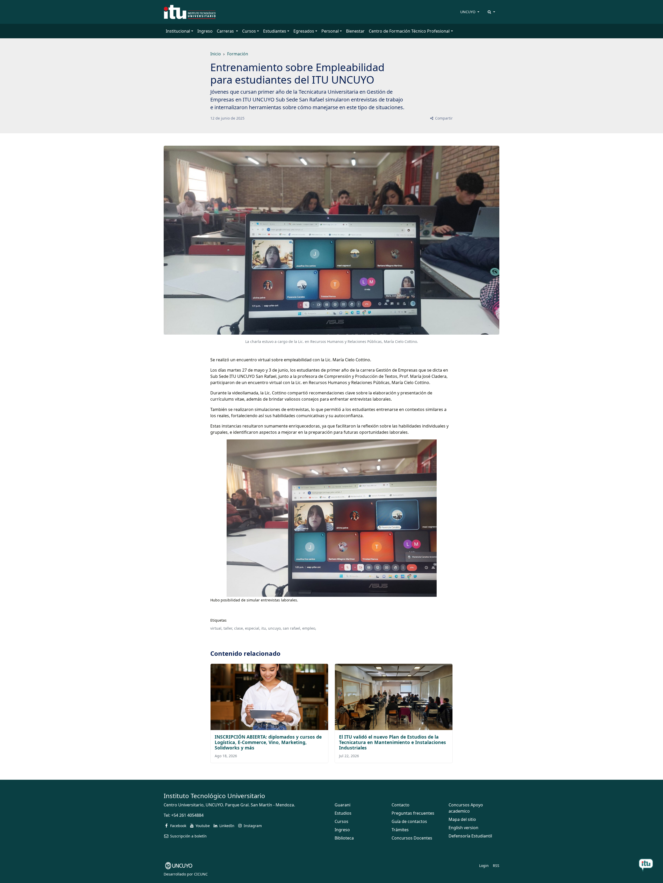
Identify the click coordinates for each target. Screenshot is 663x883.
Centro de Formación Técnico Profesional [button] (409, 31)
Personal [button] (330, 31)
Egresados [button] (303, 31)
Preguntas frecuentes (413, 813)
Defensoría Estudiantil (470, 836)
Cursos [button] (249, 31)
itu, (264, 628)
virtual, (216, 628)
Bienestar (355, 31)
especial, (252, 628)
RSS (496, 865)
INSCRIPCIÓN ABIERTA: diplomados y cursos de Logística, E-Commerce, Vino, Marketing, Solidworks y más (268, 742)
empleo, (309, 628)
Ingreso (205, 31)
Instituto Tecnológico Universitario (214, 795)
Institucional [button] (178, 31)
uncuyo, (275, 628)
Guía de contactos (409, 821)
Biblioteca (344, 838)
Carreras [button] (226, 31)
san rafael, (292, 628)
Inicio (215, 54)
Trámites (400, 830)
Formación (237, 54)
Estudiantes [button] (274, 31)
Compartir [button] (443, 118)
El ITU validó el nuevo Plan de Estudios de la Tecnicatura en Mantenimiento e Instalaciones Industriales (392, 742)
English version (463, 827)
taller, (228, 628)
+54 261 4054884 (187, 815)
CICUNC (201, 874)
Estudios (343, 813)
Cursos (341, 821)
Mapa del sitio (462, 819)
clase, (239, 628)
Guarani (342, 805)
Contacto (400, 805)
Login (484, 865)
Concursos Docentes (412, 838)
